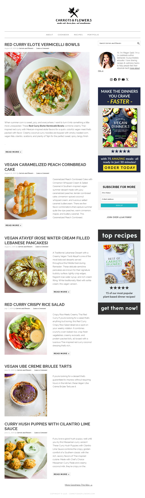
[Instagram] (111, 79)
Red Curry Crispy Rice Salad (35, 304)
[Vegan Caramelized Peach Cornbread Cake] (26, 198)
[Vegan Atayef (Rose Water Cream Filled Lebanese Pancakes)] (26, 272)
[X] (127, 79)
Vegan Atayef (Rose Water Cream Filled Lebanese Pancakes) (47, 240)
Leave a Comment (42, 48)
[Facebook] (115, 79)
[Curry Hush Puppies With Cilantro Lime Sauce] (26, 458)
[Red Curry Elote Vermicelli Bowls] (48, 84)
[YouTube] (123, 79)
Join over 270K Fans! (119, 217)
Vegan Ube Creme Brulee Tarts (38, 366)
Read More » (13, 152)
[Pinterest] (119, 79)
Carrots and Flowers (72, 14)
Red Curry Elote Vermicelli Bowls (42, 44)
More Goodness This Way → (78, 485)
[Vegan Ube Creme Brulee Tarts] (26, 395)
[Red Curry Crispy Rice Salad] (26, 334)
